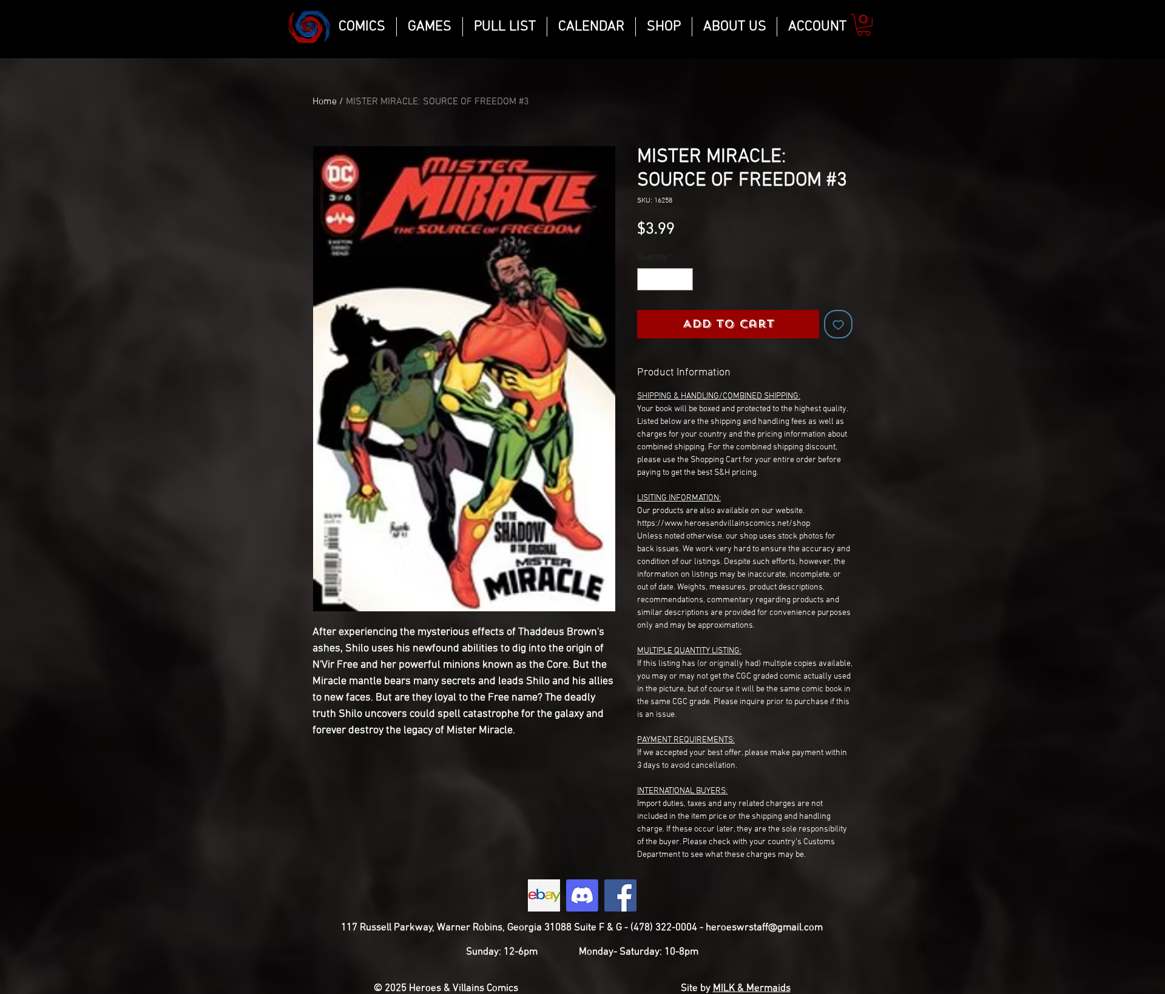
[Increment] (683, 279)
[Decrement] (646, 279)
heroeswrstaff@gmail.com (764, 928)
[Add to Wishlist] (838, 324)
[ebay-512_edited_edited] (544, 895)
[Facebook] (620, 895)
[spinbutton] (665, 279)
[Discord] (582, 895)
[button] (864, 25)
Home (324, 102)
